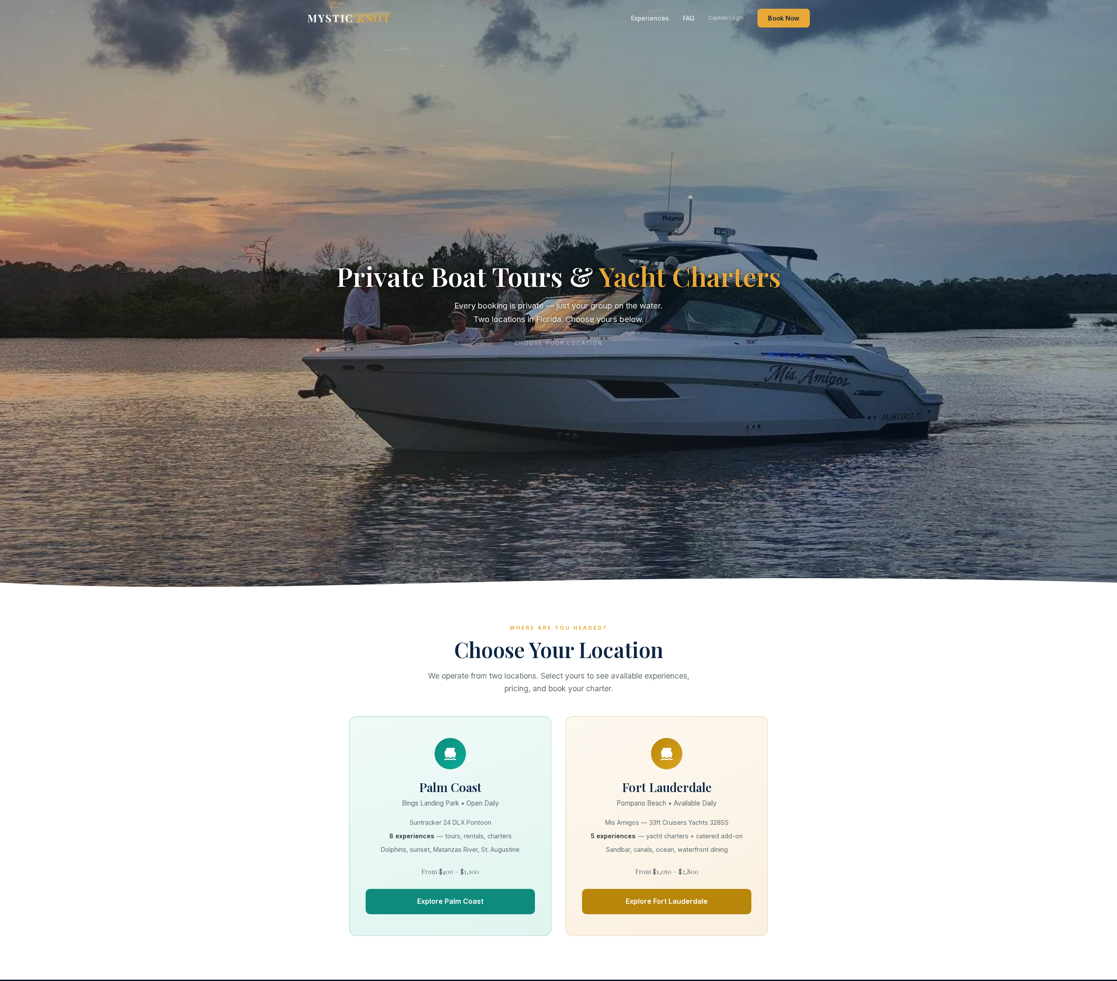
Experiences (650, 18)
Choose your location (558, 341)
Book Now (783, 18)
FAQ (688, 18)
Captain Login (726, 17)
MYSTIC (349, 18)
